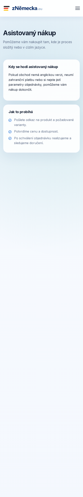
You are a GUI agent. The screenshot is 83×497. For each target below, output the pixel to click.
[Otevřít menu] (77, 8)
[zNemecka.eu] (23, 8)
